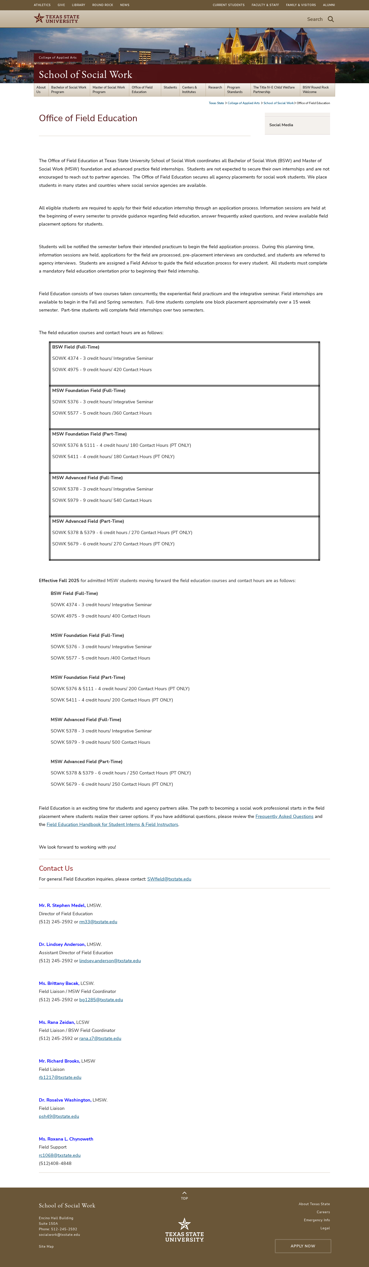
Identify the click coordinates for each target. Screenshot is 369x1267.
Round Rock (102, 5)
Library (78, 5)
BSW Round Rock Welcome (316, 89)
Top (184, 1198)
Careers (323, 1212)
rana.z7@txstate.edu (100, 1038)
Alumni (329, 5)
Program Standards (234, 89)
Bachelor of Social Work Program (68, 89)
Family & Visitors (301, 5)
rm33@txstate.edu (98, 922)
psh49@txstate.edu (59, 1116)
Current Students (229, 5)
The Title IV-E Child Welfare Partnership (274, 89)
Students (170, 87)
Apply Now (303, 1246)
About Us (41, 89)
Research (215, 87)
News (125, 5)
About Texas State (314, 1204)
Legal (325, 1228)
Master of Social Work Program (109, 89)
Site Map (46, 1246)
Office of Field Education (142, 89)
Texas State (217, 103)
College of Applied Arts (58, 58)
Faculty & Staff (265, 5)
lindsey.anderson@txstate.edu (110, 961)
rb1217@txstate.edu (60, 1077)
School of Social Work (86, 74)
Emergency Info (317, 1220)
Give (61, 5)
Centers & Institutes (189, 89)
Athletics (42, 5)
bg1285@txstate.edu (101, 1000)
